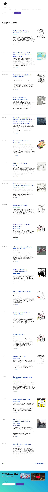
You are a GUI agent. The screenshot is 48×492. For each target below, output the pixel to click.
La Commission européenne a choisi (22, 378)
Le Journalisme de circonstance (20, 144)
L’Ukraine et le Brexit (20, 163)
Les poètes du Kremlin (20, 205)
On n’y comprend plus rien (22, 291)
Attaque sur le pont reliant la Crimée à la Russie (22, 247)
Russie (14, 78)
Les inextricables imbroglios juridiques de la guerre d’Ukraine (23, 184)
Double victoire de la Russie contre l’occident (22, 75)
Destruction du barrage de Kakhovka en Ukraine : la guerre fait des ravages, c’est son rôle (23, 119)
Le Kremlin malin (19, 334)
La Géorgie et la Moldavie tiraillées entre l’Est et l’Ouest (22, 53)
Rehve (17, 44)
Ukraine (15, 34)
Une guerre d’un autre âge (21, 399)
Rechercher (17, 12)
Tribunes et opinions (21, 123)
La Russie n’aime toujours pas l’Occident (21, 225)
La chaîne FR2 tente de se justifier (20, 141)
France (14, 380)
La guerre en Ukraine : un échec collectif (21, 313)
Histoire (15, 187)
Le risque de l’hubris (19, 356)
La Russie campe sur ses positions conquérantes (21, 31)
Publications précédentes (40, 463)
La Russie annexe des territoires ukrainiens (20, 270)
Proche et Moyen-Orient (18, 99)
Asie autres (15, 56)
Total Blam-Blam (6, 7)
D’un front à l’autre (19, 97)
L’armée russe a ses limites (22, 444)
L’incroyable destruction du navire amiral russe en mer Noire (21, 421)
